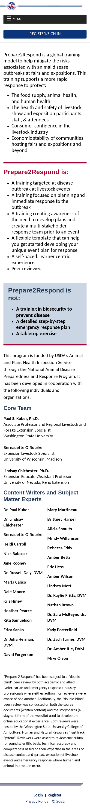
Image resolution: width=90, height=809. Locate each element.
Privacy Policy (36, 801)
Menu (17, 19)
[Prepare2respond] (45, 5)
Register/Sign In (45, 34)
